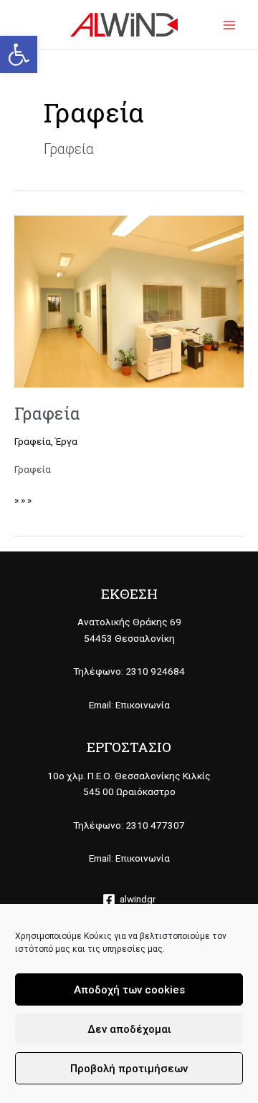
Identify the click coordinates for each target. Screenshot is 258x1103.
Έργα (66, 441)
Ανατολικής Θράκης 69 (129, 621)
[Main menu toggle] (230, 25)
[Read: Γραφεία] (129, 301)
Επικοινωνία (142, 705)
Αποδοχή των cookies (129, 989)
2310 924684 (155, 671)
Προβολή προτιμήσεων (129, 1068)
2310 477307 (155, 825)
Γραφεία (47, 413)
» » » (23, 499)
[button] (18, 54)
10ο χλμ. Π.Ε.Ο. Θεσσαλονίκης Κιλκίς (129, 775)
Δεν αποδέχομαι (129, 1029)
